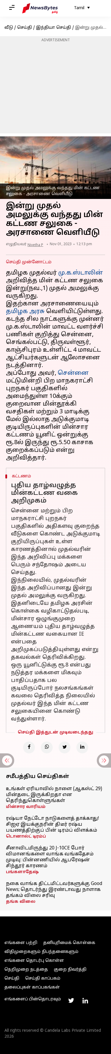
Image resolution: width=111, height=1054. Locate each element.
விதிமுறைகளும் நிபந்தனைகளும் (41, 951)
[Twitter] (64, 747)
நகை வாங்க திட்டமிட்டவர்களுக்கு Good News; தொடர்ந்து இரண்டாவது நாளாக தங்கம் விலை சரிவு (54, 890)
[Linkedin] (82, 747)
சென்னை (73, 373)
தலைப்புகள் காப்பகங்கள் (32, 987)
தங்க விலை (21, 901)
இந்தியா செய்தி (53, 27)
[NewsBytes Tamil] (40, 8)
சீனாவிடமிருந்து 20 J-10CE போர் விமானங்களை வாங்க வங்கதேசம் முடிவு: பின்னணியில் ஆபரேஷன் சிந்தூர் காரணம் (50, 857)
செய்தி (24, 27)
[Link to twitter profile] (71, 1000)
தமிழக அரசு (25, 311)
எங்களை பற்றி (20, 942)
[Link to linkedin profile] (85, 1000)
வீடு (8, 27)
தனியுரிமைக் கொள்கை (69, 942)
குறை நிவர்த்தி (70, 969)
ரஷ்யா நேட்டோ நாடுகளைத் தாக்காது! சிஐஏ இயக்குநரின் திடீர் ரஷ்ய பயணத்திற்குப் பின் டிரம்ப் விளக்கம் (52, 824)
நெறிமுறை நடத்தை (26, 969)
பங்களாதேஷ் (22, 872)
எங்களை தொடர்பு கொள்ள (34, 960)
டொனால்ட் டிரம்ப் (26, 836)
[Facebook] (29, 747)
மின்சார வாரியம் (26, 806)
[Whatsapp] (47, 747)
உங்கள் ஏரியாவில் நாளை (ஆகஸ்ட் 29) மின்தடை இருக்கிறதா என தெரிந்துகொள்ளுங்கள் (54, 795)
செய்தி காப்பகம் (42, 978)
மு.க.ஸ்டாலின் (80, 273)
